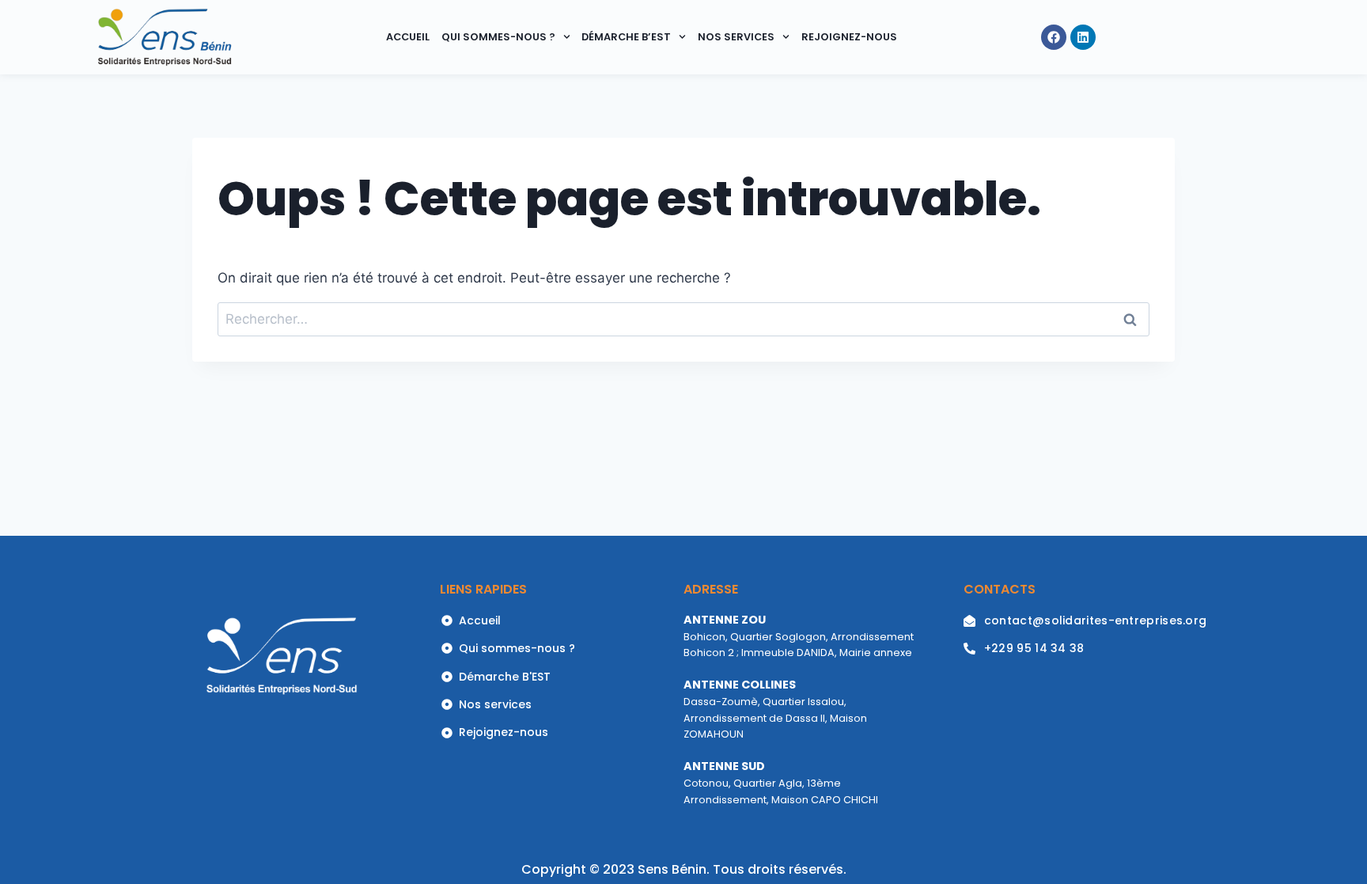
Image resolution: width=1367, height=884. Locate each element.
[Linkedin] (1083, 37)
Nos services (736, 37)
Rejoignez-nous (849, 37)
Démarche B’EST (626, 37)
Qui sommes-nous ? (498, 37)
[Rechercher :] (683, 319)
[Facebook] (1053, 37)
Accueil (408, 37)
